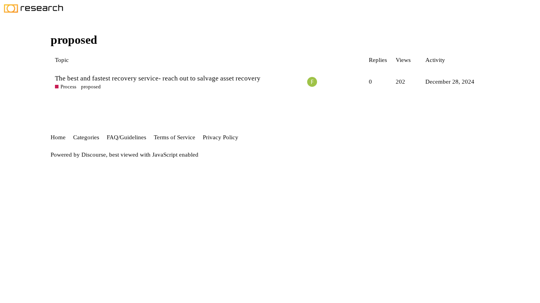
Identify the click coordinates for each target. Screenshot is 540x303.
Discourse (93, 155)
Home (58, 137)
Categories (86, 137)
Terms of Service (174, 137)
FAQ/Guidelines (126, 137)
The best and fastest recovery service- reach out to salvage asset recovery (158, 78)
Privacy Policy (220, 137)
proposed (91, 87)
